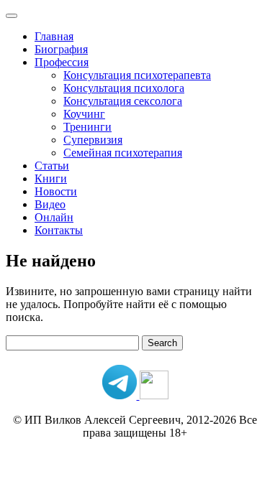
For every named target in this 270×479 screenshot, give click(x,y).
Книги (51, 178)
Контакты (59, 230)
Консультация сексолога (122, 101)
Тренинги (87, 127)
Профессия (62, 62)
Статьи (52, 165)
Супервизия (92, 140)
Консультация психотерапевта (137, 75)
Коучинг (84, 114)
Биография (61, 49)
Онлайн (54, 217)
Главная (54, 36)
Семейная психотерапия (122, 153)
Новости (56, 191)
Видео (50, 204)
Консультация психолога (123, 88)
